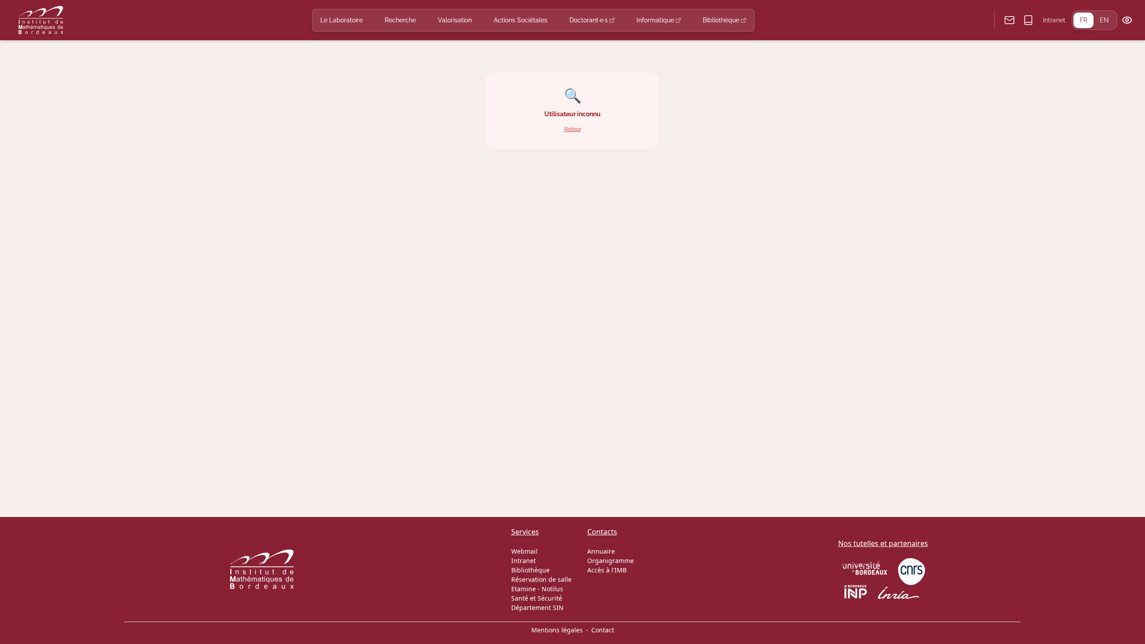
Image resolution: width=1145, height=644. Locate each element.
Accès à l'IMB (607, 570)
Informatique (656, 20)
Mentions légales (557, 630)
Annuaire (601, 551)
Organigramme (610, 560)
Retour (572, 129)
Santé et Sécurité (536, 598)
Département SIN (537, 607)
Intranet (1054, 20)
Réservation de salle (541, 579)
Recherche (400, 20)
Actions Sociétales (520, 20)
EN (1104, 20)
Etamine (523, 589)
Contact (602, 630)
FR (1083, 20)
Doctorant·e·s (589, 20)
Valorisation (455, 20)
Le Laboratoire (341, 20)
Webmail (524, 551)
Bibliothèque (722, 20)
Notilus (552, 589)
